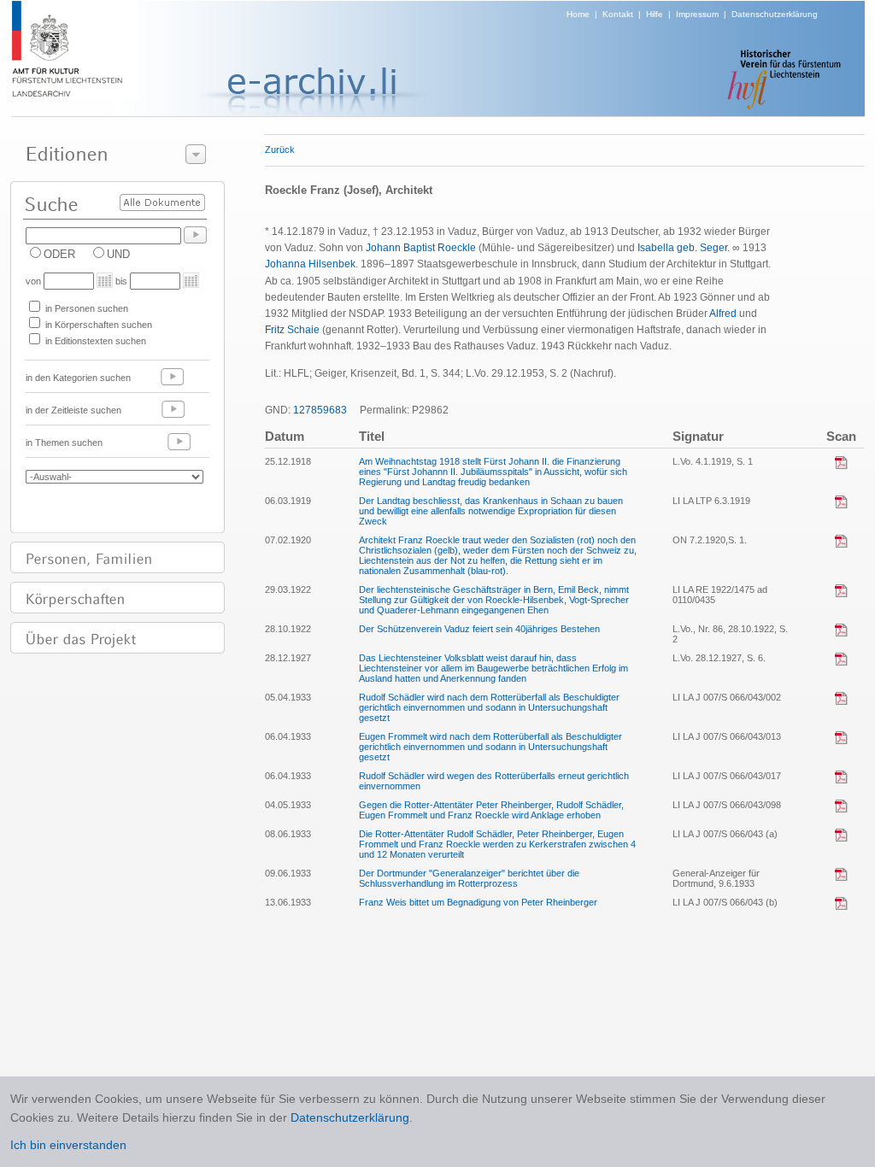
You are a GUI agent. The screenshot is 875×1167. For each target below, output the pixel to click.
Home (578, 14)
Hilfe (654, 14)
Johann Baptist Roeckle (421, 248)
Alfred (723, 314)
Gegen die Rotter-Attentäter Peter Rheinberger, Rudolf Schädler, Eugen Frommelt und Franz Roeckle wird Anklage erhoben (491, 810)
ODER (59, 254)
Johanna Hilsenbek (310, 264)
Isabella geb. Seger (682, 248)
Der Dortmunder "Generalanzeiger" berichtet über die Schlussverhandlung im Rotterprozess (469, 878)
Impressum (697, 14)
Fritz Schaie (292, 330)
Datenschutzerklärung (774, 14)
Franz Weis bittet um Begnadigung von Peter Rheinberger (478, 902)
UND (118, 254)
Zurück (280, 149)
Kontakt (617, 14)
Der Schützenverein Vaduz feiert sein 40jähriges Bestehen (479, 629)
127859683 (320, 410)
